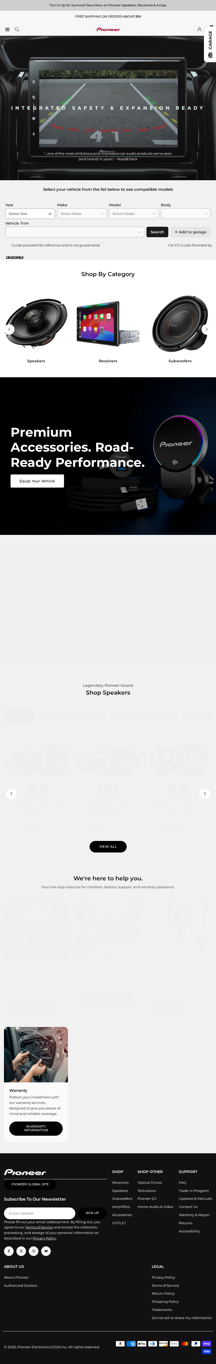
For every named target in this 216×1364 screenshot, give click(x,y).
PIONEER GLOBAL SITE (30, 1184)
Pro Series (125, 716)
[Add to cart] (32, 789)
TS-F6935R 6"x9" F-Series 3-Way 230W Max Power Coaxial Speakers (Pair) (108, 808)
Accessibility (189, 1231)
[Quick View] (43, 789)
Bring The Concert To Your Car (108, 649)
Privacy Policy (163, 1277)
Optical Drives (150, 1182)
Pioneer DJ (147, 1198)
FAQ (182, 1182)
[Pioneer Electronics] (108, 28)
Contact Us (188, 1207)
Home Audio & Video (155, 1207)
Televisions (147, 1191)
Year (9, 205)
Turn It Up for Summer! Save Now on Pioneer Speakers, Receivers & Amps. (108, 5)
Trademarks (162, 1310)
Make (62, 205)
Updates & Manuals (195, 1198)
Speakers (120, 1191)
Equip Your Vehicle (37, 481)
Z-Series (197, 716)
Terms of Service (165, 1285)
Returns (185, 1223)
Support (161, 965)
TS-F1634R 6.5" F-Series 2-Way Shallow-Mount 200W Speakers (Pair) (37, 808)
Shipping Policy (165, 1301)
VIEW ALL (108, 846)
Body (166, 205)
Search (157, 232)
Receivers (120, 1182)
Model (115, 205)
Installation (20, 965)
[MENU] (7, 29)
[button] (207, 329)
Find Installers (31, 1007)
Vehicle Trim (17, 223)
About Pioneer (16, 1277)
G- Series (54, 716)
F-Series (19, 716)
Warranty (18, 1090)
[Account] (199, 29)
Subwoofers (122, 1198)
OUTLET (119, 1223)
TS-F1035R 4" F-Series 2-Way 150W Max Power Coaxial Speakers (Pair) (179, 808)
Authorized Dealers (108, 1001)
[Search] (17, 29)
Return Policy (163, 1293)
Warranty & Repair (194, 1215)
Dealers (88, 965)
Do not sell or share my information (182, 1318)
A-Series (89, 716)
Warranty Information (36, 1128)
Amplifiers (121, 1207)
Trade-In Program (194, 1191)
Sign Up (92, 1213)
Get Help (169, 1007)
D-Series (162, 716)
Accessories (122, 1215)
